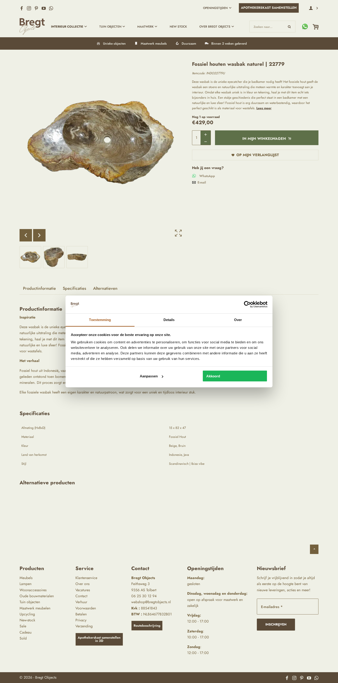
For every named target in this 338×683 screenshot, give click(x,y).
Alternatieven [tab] (105, 288)
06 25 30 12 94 (144, 596)
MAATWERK (145, 26)
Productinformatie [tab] (39, 288)
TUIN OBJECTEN (110, 26)
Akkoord (213, 376)
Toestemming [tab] (100, 319)
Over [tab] (238, 319)
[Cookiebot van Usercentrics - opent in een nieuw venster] (247, 304)
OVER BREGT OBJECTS (214, 26)
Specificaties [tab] (74, 288)
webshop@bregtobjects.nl (151, 602)
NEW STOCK (178, 26)
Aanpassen (149, 376)
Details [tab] (169, 319)
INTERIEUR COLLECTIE (67, 26)
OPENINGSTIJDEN (215, 8)
